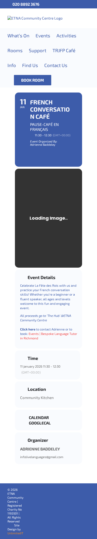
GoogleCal (40, 423)
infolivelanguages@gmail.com (41, 457)
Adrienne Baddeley (40, 448)
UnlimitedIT (15, 533)
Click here (27, 329)
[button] (59, 80)
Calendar (39, 417)
